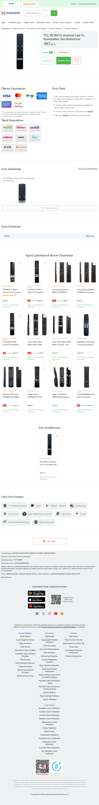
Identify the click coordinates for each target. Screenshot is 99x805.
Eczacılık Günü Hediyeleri (49, 747)
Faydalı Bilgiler (25, 633)
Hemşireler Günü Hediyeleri (49, 743)
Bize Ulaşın (73, 636)
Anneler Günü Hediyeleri (49, 715)
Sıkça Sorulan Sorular (74, 640)
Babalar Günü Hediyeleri (49, 718)
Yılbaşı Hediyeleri (49, 728)
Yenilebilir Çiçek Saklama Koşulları (25, 654)
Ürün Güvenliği (49, 646)
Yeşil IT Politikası (49, 699)
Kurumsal (49, 633)
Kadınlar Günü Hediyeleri (49, 711)
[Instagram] (49, 613)
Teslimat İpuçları (25, 666)
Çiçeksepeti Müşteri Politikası (49, 641)
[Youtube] (55, 613)
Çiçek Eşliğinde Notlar (25, 640)
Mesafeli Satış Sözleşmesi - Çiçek (49, 681)
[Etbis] (42, 767)
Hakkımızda (49, 636)
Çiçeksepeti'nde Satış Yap (87, 4)
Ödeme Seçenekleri (74, 656)
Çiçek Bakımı (25, 636)
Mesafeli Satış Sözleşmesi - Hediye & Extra (49, 687)
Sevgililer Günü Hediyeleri (49, 708)
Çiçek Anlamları (25, 643)
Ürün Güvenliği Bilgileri (88, 168)
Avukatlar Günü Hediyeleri (49, 738)
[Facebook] (37, 613)
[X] (43, 613)
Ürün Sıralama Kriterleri (25, 663)
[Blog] (62, 613)
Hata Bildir (51, 541)
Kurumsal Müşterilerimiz (49, 649)
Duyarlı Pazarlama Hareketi (49, 660)
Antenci (45, 52)
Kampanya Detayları (49, 656)
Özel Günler (25, 647)
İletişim (74, 633)
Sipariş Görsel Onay (25, 676)
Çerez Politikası (49, 692)
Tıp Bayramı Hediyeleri (49, 735)
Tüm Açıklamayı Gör (49, 208)
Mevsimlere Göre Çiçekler (25, 650)
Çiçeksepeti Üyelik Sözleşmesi (49, 670)
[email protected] (24, 557)
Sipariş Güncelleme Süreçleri (25, 671)
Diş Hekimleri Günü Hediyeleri (49, 752)
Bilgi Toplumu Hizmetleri (49, 665)
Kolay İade (73, 647)
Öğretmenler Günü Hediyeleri (49, 723)
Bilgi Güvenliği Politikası (49, 696)
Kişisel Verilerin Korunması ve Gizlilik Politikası (49, 676)
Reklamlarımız (49, 652)
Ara (54, 13)
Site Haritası (25, 659)
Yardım (73, 4)
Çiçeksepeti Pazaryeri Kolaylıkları (73, 651)
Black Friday (49, 731)
